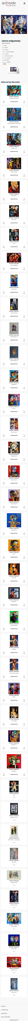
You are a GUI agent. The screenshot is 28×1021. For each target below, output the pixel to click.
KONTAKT (3, 1006)
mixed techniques (10, 51)
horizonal (9, 58)
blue (12, 56)
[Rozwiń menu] (24, 3)
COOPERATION (4, 1010)
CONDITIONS (4, 1013)
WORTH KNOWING (5, 1017)
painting (8, 62)
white (6, 56)
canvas (7, 54)
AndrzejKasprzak (6, 43)
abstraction (7, 60)
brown (9, 56)
